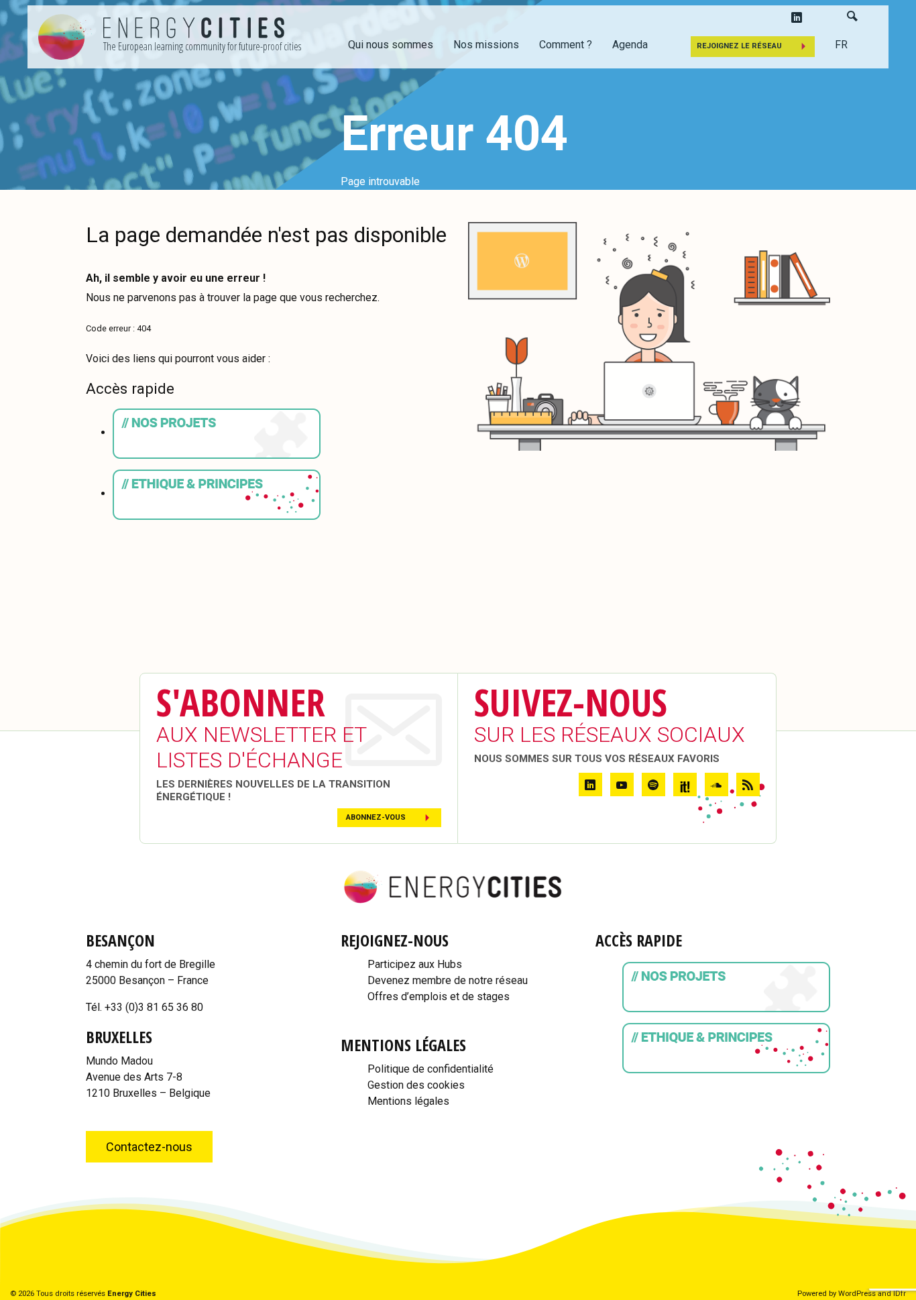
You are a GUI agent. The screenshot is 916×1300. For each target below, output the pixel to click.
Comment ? (565, 44)
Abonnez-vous (376, 817)
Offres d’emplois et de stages (438, 996)
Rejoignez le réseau (739, 46)
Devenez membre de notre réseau (447, 980)
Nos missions (486, 44)
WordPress (857, 1293)
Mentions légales (408, 1101)
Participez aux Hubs (414, 964)
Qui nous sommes (390, 44)
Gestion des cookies (416, 1085)
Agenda (630, 44)
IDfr (899, 1293)
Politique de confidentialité (430, 1069)
